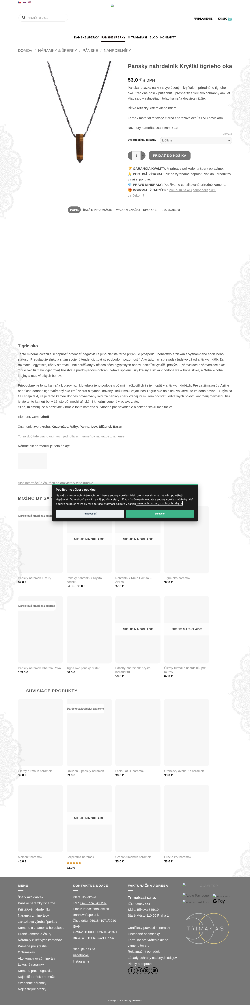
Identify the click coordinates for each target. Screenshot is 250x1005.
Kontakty (168, 37)
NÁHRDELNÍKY (117, 50)
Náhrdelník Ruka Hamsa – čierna (133, 580)
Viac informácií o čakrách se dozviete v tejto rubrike (55, 483)
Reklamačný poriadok (144, 951)
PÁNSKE (90, 50)
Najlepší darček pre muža (36, 977)
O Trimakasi (137, 37)
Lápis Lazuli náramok (129, 771)
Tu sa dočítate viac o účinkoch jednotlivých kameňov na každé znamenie (71, 436)
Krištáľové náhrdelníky (34, 909)
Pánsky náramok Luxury (34, 578)
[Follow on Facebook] (131, 970)
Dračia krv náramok (177, 857)
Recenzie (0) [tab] (170, 209)
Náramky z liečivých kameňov (40, 940)
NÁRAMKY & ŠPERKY (57, 50)
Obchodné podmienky (144, 934)
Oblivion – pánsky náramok (85, 771)
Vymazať (227, 134)
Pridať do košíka (169, 155)
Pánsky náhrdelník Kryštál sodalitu (84, 580)
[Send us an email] (146, 970)
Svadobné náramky (32, 983)
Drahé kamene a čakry (34, 934)
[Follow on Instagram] (139, 970)
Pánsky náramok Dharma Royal (39, 668)
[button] (202, 18)
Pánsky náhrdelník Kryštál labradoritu (133, 670)
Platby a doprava (140, 964)
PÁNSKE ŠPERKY (113, 37)
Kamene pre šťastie (32, 946)
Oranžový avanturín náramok (184, 771)
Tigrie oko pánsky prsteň (83, 668)
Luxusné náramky (31, 964)
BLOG (154, 37)
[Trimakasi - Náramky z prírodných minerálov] (125, 18)
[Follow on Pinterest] (154, 970)
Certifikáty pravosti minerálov (149, 928)
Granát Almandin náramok (133, 857)
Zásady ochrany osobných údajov (152, 958)
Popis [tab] (74, 209)
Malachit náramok (30, 857)
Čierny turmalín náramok (35, 771)
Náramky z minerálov (33, 915)
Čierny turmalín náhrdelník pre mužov (185, 670)
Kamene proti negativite (35, 971)
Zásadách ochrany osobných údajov (159, 503)
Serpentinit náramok (80, 857)
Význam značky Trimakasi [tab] (136, 209)
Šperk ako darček (30, 897)
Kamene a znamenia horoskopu (41, 928)
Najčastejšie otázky (32, 989)
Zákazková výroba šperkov (37, 922)
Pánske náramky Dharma (36, 903)
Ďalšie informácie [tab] (97, 209)
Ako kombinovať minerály (36, 958)
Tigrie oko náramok (177, 578)
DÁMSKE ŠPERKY (86, 37)
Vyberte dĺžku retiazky (142, 140)
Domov (25, 50)
